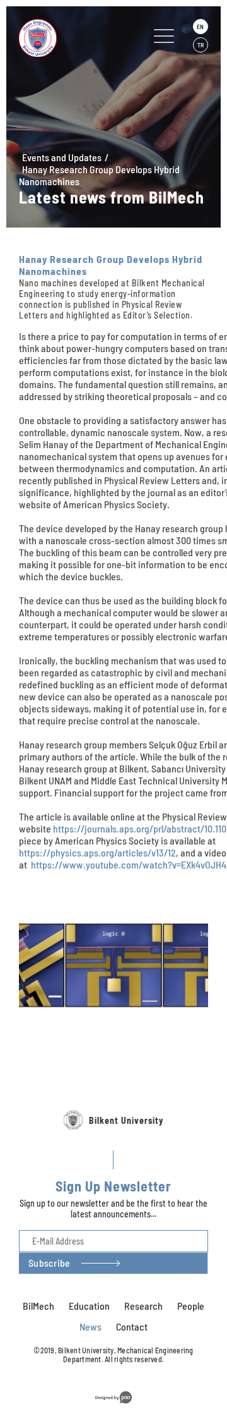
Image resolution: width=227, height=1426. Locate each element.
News (90, 1326)
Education (89, 1306)
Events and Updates (62, 157)
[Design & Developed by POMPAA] (113, 1405)
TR (200, 45)
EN (200, 26)
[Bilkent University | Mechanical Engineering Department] (71, 38)
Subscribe (49, 1263)
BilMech (38, 1306)
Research (143, 1306)
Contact (132, 1326)
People (190, 1306)
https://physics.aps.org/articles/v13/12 (97, 852)
